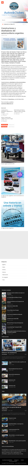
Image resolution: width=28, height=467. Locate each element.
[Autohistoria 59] (5, 381)
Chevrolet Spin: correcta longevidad (16, 435)
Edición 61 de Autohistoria (9, 352)
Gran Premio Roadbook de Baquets (14, 314)
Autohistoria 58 (12, 385)
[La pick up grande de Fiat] (5, 430)
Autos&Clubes (14, 13)
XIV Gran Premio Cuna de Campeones (15, 322)
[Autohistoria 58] (5, 387)
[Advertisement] (14, 245)
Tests (3, 279)
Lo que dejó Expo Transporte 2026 (14, 327)
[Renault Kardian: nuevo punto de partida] (5, 442)
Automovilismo (11, 126)
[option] (15, 24)
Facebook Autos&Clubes (7, 460)
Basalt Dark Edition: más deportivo (16, 423)
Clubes (3, 267)
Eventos (4, 269)
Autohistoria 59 (12, 380)
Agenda (3, 264)
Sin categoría (5, 277)
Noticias (4, 272)
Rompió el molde (12, 418)
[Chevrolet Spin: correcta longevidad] (5, 436)
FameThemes (23, 463)
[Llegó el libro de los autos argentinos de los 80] (5, 363)
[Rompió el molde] (5, 419)
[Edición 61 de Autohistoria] (14, 345)
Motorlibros (11, 99)
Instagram (16, 460)
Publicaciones (11, 124)
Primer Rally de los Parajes (13, 310)
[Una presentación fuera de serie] (5, 370)
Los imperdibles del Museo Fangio (14, 297)
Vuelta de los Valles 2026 (10, 24)
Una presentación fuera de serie (15, 368)
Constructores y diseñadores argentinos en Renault (7, 111)
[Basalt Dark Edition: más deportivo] (5, 425)
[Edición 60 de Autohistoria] (5, 375)
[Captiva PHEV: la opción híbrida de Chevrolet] (14, 400)
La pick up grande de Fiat (14, 429)
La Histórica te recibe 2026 (12, 318)
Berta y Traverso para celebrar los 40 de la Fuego (7, 118)
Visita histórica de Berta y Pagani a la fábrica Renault (19, 110)
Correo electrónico (13, 461)
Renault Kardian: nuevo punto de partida (17, 440)
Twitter (22, 460)
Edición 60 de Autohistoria (14, 374)
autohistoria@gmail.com (7, 103)
